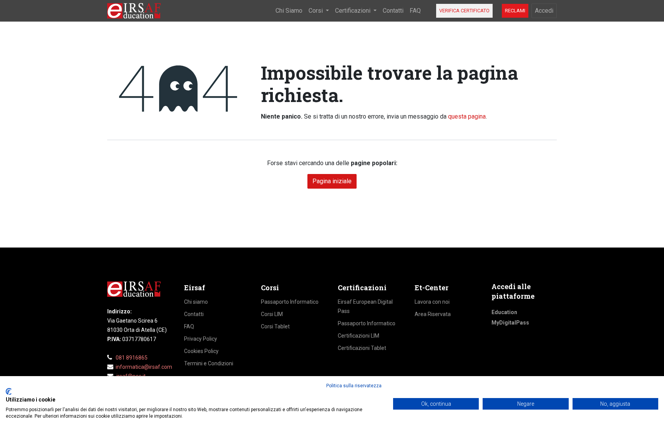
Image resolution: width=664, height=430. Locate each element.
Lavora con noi (432, 302)
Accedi (544, 10)
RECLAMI (515, 10)
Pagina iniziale (332, 181)
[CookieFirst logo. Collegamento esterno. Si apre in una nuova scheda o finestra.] (9, 391)
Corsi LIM (272, 314)
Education (504, 312)
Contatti (194, 314)
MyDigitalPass (510, 323)
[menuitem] (288, 10)
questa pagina (467, 116)
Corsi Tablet (275, 326)
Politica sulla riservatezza (354, 385)
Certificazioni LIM (358, 336)
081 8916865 (132, 358)
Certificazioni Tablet (362, 348)
